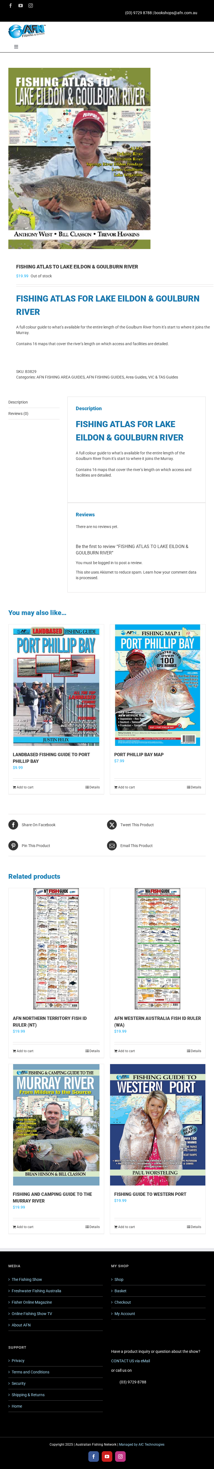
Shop (119, 1279)
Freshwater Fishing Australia (36, 1291)
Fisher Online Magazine (32, 1302)
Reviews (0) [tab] (18, 413)
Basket (121, 1291)
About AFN (21, 1325)
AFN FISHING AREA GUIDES (61, 377)
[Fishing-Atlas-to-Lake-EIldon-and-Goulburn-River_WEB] (107, 158)
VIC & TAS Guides (163, 377)
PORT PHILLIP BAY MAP (139, 754)
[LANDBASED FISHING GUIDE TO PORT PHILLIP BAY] (56, 685)
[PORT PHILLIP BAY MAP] (157, 685)
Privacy (18, 1360)
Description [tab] (18, 402)
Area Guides (136, 377)
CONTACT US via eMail (130, 1361)
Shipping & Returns (28, 1395)
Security (19, 1383)
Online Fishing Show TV (32, 1313)
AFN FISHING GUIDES (105, 377)
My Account (125, 1313)
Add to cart (25, 787)
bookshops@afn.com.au (175, 13)
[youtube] (20, 5)
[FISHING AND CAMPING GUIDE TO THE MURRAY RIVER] (56, 1125)
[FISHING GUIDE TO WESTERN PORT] (157, 1125)
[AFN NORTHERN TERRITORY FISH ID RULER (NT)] (56, 949)
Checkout (123, 1302)
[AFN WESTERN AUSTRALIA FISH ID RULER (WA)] (157, 949)
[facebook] (10, 5)
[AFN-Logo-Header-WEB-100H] (27, 26)
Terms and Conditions (30, 1372)
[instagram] (30, 5)
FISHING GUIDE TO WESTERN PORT (150, 1194)
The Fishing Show (27, 1279)
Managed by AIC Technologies (141, 1444)
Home (17, 1406)
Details (94, 787)
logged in (106, 563)
